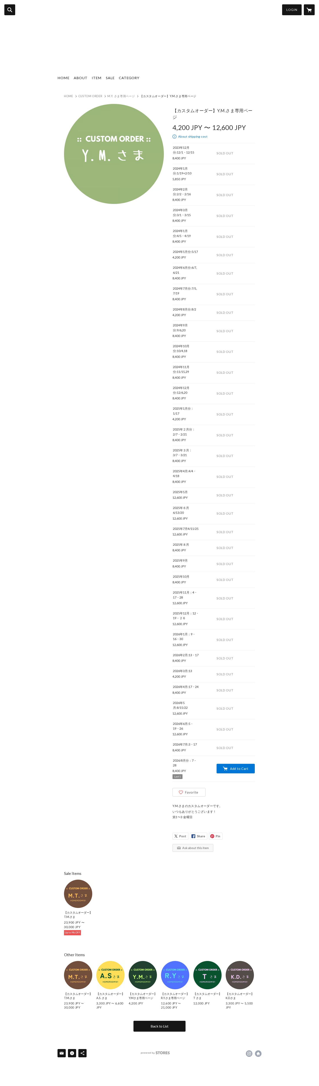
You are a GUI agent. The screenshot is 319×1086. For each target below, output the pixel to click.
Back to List (159, 1026)
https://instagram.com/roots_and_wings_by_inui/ (249, 1053)
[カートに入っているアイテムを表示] (309, 9)
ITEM (97, 78)
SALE (110, 78)
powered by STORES (155, 1052)
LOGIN (291, 10)
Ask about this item (195, 848)
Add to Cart (239, 769)
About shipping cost (192, 136)
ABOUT (80, 78)
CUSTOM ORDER (90, 96)
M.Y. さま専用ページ (121, 96)
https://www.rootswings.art (258, 1053)
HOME (63, 78)
